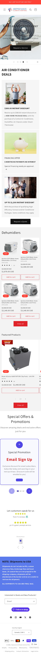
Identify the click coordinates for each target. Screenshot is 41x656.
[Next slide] (27, 61)
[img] (20, 513)
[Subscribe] (33, 601)
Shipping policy (9, 651)
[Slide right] (25, 398)
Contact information (22, 651)
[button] (4, 9)
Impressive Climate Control (19, 645)
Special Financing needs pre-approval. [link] (19, 166)
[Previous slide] (13, 61)
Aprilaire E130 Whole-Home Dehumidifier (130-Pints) (29, 302)
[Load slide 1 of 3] (17, 62)
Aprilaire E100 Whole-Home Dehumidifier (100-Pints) (29, 258)
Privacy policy (13, 647)
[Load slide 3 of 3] (23, 62)
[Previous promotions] (12, 491)
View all (20, 324)
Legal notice (34, 651)
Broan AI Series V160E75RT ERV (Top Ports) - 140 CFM (18, 376)
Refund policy (23, 647)
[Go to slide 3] (23, 491)
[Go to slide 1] (18, 491)
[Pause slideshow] (38, 61)
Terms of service (34, 647)
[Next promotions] (29, 491)
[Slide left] (15, 398)
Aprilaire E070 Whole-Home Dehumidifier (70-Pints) (10, 259)
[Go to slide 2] (20, 491)
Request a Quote (20, 221)
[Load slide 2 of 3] (20, 62)
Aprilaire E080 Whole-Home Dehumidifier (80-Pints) (10, 302)
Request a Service (24, 48)
